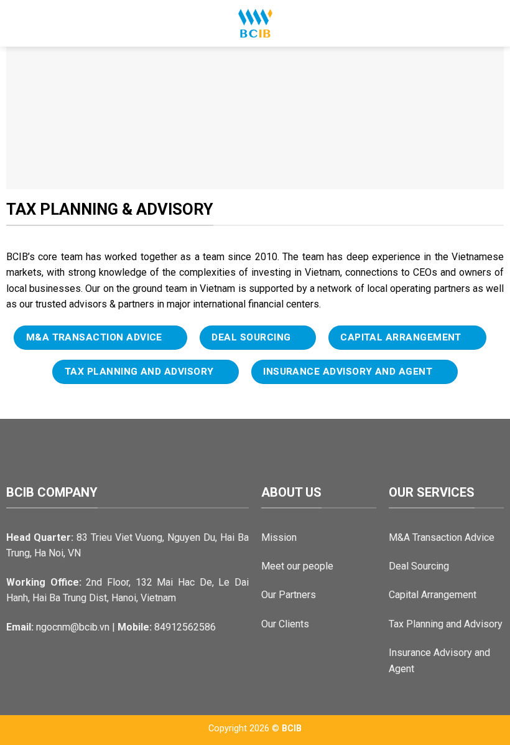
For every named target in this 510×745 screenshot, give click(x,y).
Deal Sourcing (419, 566)
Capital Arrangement (432, 595)
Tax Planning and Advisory (446, 624)
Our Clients (285, 624)
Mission (279, 537)
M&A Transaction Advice (441, 537)
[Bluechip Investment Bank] (255, 23)
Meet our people (297, 566)
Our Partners (288, 595)
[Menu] (16, 23)
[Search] (496, 23)
